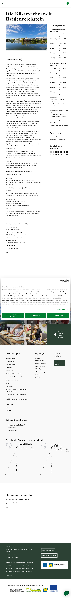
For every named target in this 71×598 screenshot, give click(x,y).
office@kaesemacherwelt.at (18, 235)
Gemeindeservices (23, 565)
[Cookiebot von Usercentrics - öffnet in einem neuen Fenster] (61, 280)
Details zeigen (61, 309)
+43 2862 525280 (16, 233)
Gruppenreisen (21, 562)
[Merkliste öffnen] (7, 3)
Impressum (29, 568)
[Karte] (5, 3)
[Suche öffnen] (8, 3)
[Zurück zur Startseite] (67, 3)
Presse (13, 562)
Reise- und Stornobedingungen (15, 568)
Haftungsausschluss (26, 571)
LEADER (17, 571)
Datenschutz (10, 571)
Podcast (8, 565)
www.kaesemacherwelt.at (20, 237)
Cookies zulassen (58, 315)
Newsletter (29, 562)
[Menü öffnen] (2, 3)
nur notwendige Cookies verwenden (13, 315)
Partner (8, 562)
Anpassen (35, 315)
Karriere (14, 565)
